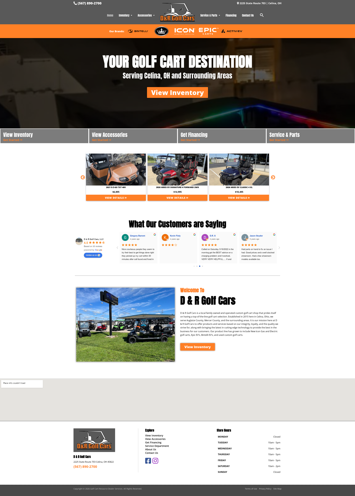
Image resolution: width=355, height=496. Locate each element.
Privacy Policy (265, 488)
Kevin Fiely (175, 235)
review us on (91, 255)
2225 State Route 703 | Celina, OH (260, 3)
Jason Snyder (256, 235)
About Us (150, 449)
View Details (115, 197)
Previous (81, 176)
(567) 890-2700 (89, 3)
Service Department (157, 446)
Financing (231, 15)
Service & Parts (208, 15)
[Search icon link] (261, 15)
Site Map (277, 488)
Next (272, 176)
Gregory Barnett (137, 235)
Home (110, 15)
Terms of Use (251, 488)
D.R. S (212, 235)
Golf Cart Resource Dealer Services (106, 488)
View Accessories (155, 439)
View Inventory (154, 435)
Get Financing (153, 442)
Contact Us (248, 15)
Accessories (145, 15)
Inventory (124, 15)
